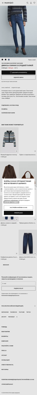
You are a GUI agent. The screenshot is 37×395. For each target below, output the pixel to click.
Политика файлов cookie (11, 202)
